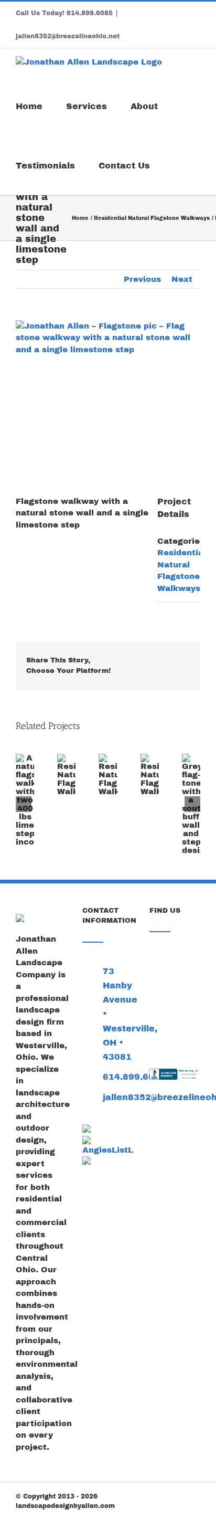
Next (181, 279)
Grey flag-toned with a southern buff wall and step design (186, 834)
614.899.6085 (90, 13)
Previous (142, 279)
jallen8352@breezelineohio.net (68, 36)
